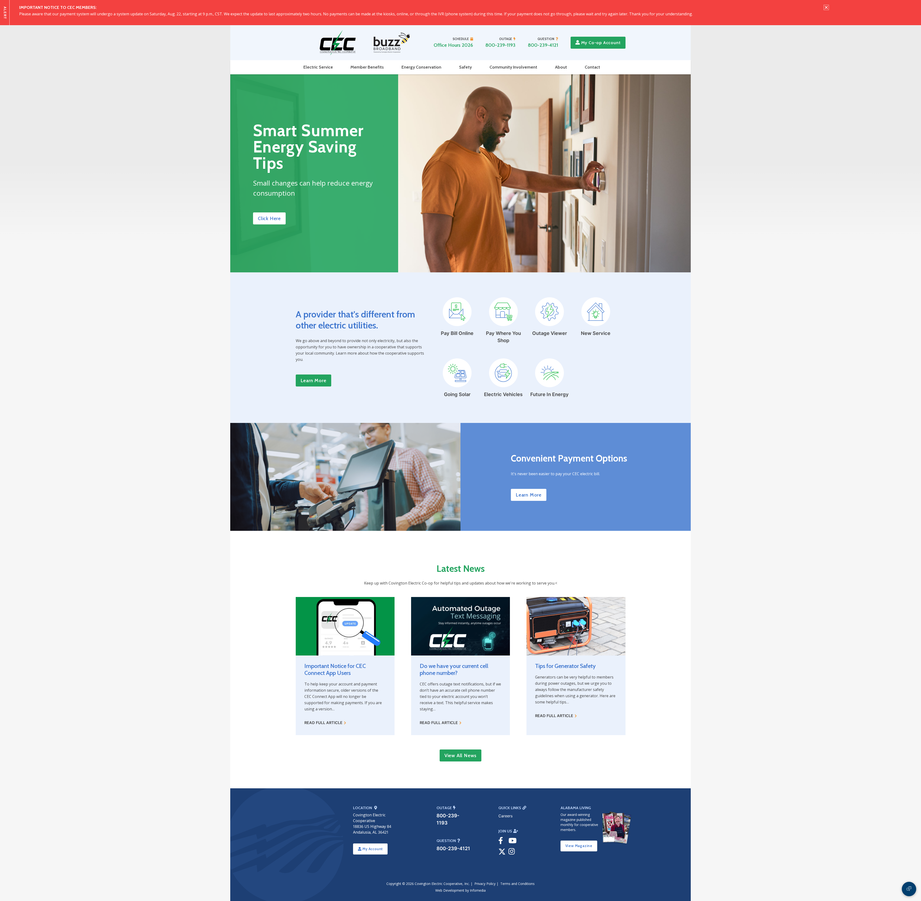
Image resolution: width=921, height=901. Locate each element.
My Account (372, 849)
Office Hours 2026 (453, 45)
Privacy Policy (485, 883)
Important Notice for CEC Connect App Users (335, 669)
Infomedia (478, 890)
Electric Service (318, 67)
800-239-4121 (543, 45)
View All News (460, 755)
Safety (465, 67)
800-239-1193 (500, 45)
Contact (592, 67)
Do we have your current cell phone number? (454, 669)
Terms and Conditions (517, 883)
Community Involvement (513, 67)
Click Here (269, 218)
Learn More (313, 380)
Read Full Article (323, 722)
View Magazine (578, 846)
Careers (505, 815)
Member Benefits (367, 67)
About (561, 67)
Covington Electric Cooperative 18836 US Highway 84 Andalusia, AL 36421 (372, 823)
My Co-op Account (600, 42)
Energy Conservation (421, 67)
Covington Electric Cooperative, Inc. (442, 883)
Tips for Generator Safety (565, 666)
